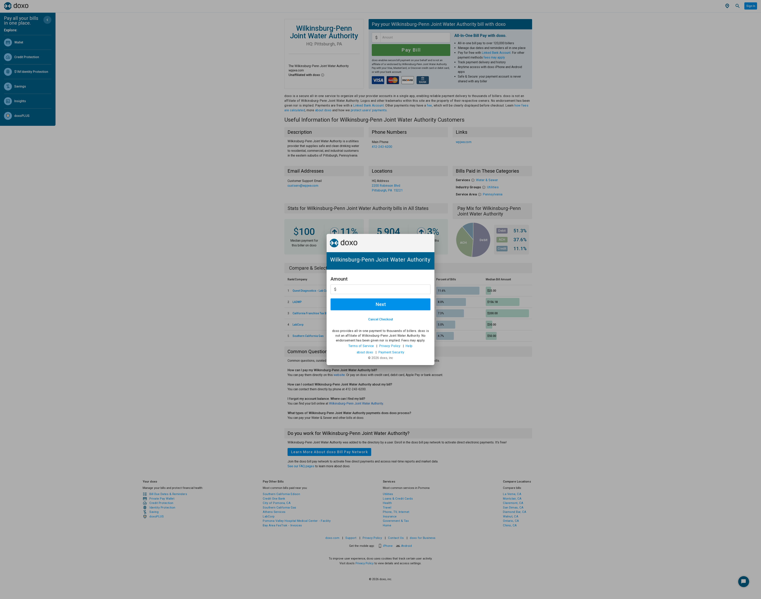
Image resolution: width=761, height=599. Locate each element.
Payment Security (391, 352)
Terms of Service (361, 346)
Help (408, 346)
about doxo (365, 352)
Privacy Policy (389, 346)
